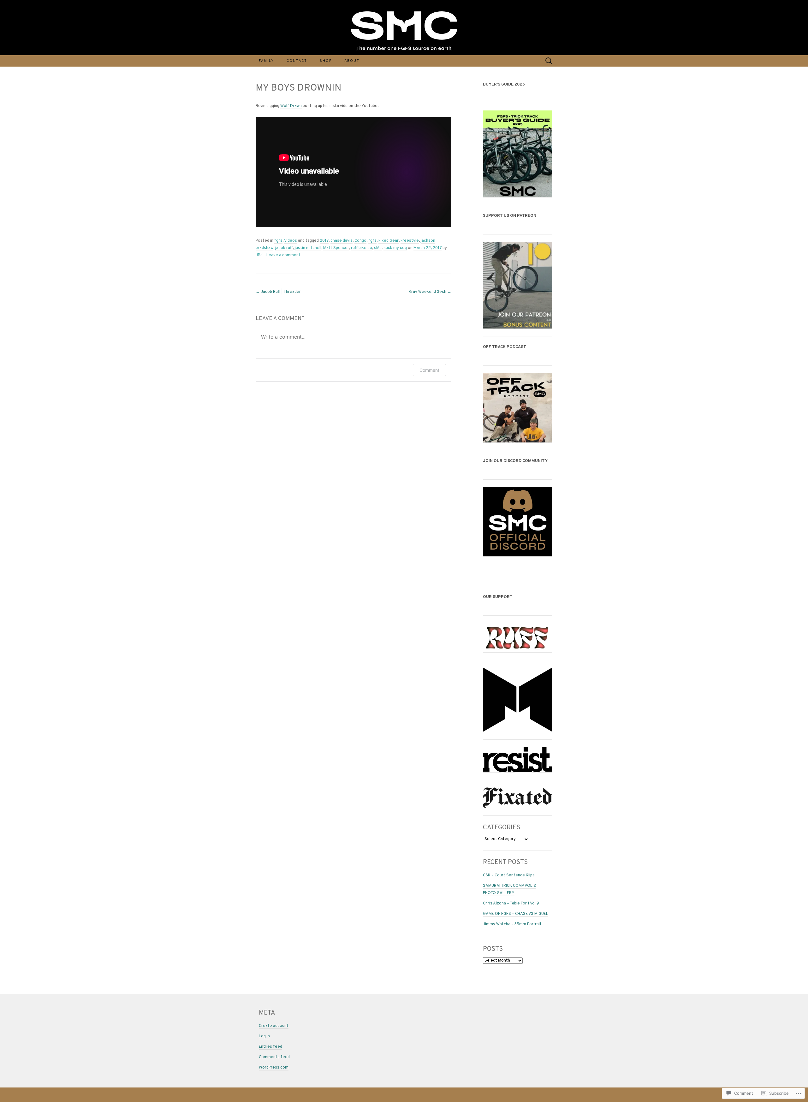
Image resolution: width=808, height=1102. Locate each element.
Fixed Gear (388, 240)
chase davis (341, 240)
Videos (290, 240)
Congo (360, 240)
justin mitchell (308, 248)
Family (266, 61)
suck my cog (395, 248)
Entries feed (270, 1046)
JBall (260, 255)
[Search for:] (549, 60)
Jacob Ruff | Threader (278, 291)
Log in (264, 1036)
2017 (324, 240)
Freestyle (410, 240)
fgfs (278, 240)
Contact (297, 61)
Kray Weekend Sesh (430, 291)
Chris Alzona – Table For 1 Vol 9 (511, 903)
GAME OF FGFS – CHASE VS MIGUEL (515, 913)
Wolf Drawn (291, 106)
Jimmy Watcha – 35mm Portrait (512, 924)
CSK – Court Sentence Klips (509, 875)
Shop (326, 61)
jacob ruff (284, 248)
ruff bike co (361, 248)
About (351, 61)
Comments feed (274, 1057)
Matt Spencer (336, 248)
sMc (378, 248)
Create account (273, 1025)
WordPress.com (273, 1067)
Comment (429, 370)
